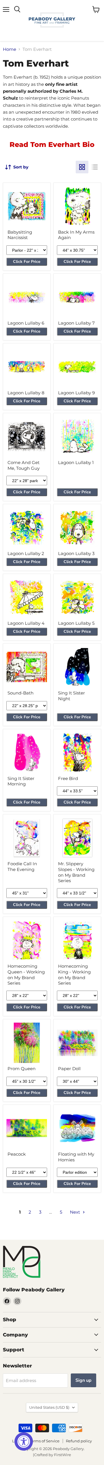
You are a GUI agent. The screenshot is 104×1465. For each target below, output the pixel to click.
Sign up (83, 1380)
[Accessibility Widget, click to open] (23, 1441)
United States (49, 1407)
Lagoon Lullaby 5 (76, 623)
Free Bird (68, 778)
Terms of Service (44, 1441)
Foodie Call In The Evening (22, 866)
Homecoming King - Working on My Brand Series (74, 974)
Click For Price (26, 261)
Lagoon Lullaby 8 (26, 392)
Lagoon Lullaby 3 (76, 553)
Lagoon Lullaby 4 (26, 623)
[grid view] (82, 167)
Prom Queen (22, 1068)
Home (9, 49)
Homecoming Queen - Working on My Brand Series (26, 974)
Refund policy (79, 1441)
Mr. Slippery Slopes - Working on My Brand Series (76, 872)
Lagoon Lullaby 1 (76, 462)
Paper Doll (69, 1068)
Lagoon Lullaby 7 (76, 323)
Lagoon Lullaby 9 (76, 392)
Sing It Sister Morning (21, 781)
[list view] (94, 167)
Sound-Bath (21, 693)
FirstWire (62, 1454)
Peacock (17, 1154)
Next (75, 1212)
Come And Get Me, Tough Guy (24, 465)
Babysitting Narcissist (20, 234)
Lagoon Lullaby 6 (26, 323)
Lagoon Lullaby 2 (26, 553)
